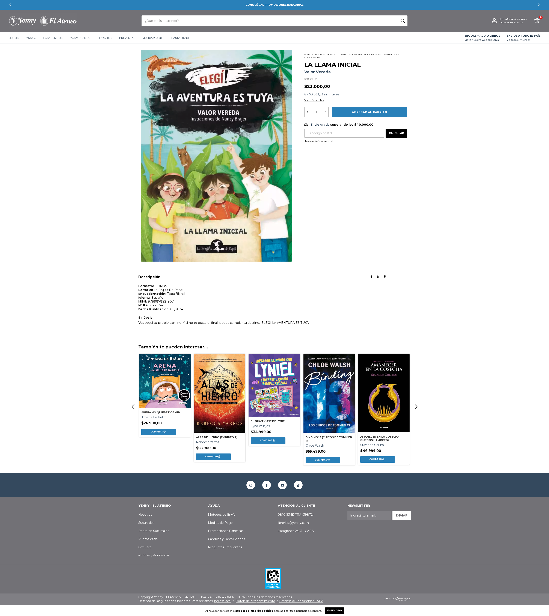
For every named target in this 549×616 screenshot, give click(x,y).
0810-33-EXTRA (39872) (296, 515)
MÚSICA (31, 37)
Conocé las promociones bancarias (274, 4)
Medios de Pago (220, 523)
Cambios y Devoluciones (226, 539)
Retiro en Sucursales (153, 531)
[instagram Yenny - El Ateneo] (250, 485)
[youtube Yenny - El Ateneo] (282, 485)
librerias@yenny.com (293, 523)
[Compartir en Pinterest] (385, 277)
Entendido (334, 610)
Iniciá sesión (517, 19)
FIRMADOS (105, 37)
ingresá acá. (222, 601)
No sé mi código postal (319, 141)
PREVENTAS (127, 37)
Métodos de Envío (221, 515)
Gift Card (144, 547)
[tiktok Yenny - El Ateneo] (298, 485)
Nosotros (145, 515)
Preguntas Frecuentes (225, 547)
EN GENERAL (385, 54)
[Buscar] (402, 21)
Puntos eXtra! (148, 539)
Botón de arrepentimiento (255, 601)
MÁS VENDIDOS (80, 37)
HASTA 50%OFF (181, 37)
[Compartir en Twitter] (378, 277)
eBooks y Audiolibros (153, 555)
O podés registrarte (511, 22)
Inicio (307, 54)
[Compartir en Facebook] (372, 277)
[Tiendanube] (397, 600)
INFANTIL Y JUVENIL (337, 54)
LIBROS (13, 37)
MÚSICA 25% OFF (153, 37)
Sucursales (146, 523)
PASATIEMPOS (52, 37)
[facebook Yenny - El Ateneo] (266, 485)
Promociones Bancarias (225, 531)
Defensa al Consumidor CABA (301, 601)
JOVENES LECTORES (363, 54)
